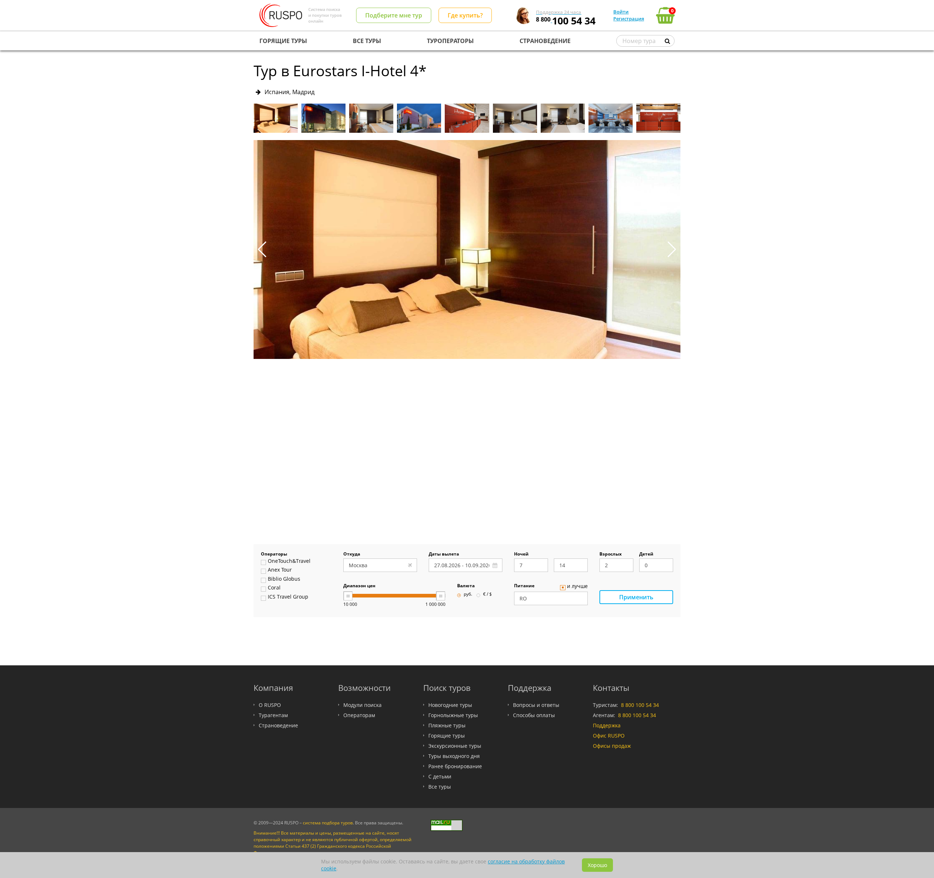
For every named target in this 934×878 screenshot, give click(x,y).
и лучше (577, 586)
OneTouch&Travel (289, 561)
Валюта (466, 586)
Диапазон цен (359, 586)
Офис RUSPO (609, 735)
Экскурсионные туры (454, 745)
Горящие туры (446, 735)
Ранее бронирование (455, 766)
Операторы (274, 554)
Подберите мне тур (393, 15)
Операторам (359, 715)
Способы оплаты (534, 715)
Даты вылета (444, 554)
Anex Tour (280, 570)
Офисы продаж (612, 745)
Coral (274, 588)
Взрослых (610, 554)
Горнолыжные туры (453, 715)
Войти (621, 11)
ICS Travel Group (288, 597)
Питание (524, 586)
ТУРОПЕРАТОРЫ (450, 41)
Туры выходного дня (454, 756)
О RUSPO (270, 704)
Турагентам (273, 715)
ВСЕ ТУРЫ (367, 41)
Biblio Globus (284, 579)
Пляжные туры (447, 725)
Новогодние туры (450, 704)
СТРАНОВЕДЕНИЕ (545, 41)
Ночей (521, 554)
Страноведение (278, 725)
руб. (468, 594)
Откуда (351, 554)
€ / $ (487, 594)
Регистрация (628, 18)
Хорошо (597, 865)
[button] (672, 249)
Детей (646, 554)
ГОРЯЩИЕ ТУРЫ (283, 41)
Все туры (439, 786)
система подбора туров (328, 823)
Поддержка (607, 725)
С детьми (439, 776)
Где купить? (465, 15)
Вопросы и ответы (536, 704)
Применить (636, 597)
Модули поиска (362, 704)
